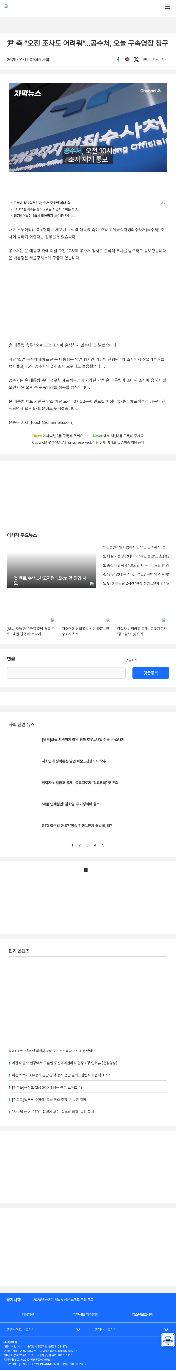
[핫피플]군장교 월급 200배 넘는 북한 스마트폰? (47, 1087)
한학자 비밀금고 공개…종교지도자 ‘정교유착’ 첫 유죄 (80, 783)
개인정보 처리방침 (85, 1314)
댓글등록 (150, 672)
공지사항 (13, 1299)
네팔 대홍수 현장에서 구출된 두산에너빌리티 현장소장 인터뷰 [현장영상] (64, 1063)
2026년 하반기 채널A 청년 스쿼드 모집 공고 (63, 1300)
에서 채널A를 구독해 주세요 (58, 436)
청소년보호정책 (142, 1314)
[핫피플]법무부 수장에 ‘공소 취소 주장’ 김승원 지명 (49, 1100)
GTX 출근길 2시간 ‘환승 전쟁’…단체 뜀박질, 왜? (77, 826)
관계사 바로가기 (106, 1330)
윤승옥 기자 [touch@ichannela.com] (41, 422)
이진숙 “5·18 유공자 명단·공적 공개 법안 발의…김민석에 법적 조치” (61, 1075)
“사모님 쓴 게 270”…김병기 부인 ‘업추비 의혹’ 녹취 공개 (53, 1112)
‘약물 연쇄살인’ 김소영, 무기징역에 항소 (71, 804)
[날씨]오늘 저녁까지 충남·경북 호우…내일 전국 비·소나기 (83, 739)
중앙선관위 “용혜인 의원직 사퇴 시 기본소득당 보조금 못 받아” (51, 1051)
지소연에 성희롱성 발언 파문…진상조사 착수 (74, 761)
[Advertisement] (88, 1247)
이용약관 (28, 1314)
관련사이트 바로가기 (21, 1330)
